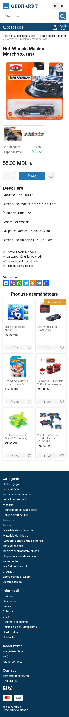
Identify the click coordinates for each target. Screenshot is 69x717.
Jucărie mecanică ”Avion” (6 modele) (16, 437)
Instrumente (10, 561)
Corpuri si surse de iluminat (20, 556)
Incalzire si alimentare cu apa (21, 551)
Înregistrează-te (13, 651)
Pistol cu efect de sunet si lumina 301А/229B (48, 438)
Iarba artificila (11, 489)
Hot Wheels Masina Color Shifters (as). (16, 382)
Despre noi (10, 601)
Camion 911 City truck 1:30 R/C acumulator (50, 382)
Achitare (8, 611)
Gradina (7, 571)
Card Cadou (10, 632)
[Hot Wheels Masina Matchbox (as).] (34, 91)
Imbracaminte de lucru (17, 494)
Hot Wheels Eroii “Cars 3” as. (47, 328)
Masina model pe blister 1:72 (15, 328)
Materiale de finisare (16, 535)
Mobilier (8, 504)
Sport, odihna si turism (17, 576)
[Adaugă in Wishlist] (51, 176)
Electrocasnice (12, 582)
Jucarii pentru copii (14, 499)
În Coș (32, 176)
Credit (6, 616)
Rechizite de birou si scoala (20, 510)
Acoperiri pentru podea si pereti (23, 540)
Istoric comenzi (12, 661)
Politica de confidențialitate (20, 627)
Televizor (8, 520)
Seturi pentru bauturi (15, 515)
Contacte (9, 637)
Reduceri (8, 596)
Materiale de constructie (18, 530)
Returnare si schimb (15, 621)
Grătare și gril (11, 484)
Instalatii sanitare (13, 546)
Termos (8, 525)
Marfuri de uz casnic (16, 566)
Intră (5, 656)
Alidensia (22, 709)
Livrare (7, 606)
